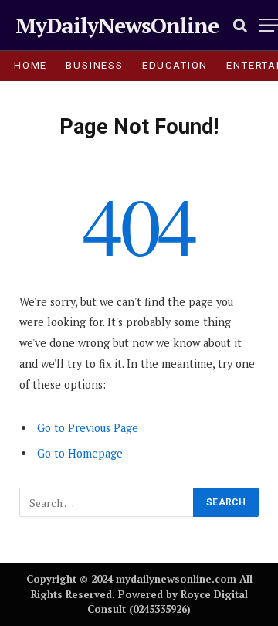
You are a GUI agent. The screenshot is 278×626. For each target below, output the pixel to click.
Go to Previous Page (87, 427)
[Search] (240, 25)
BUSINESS (95, 65)
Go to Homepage (80, 453)
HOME (30, 65)
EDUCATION (175, 65)
